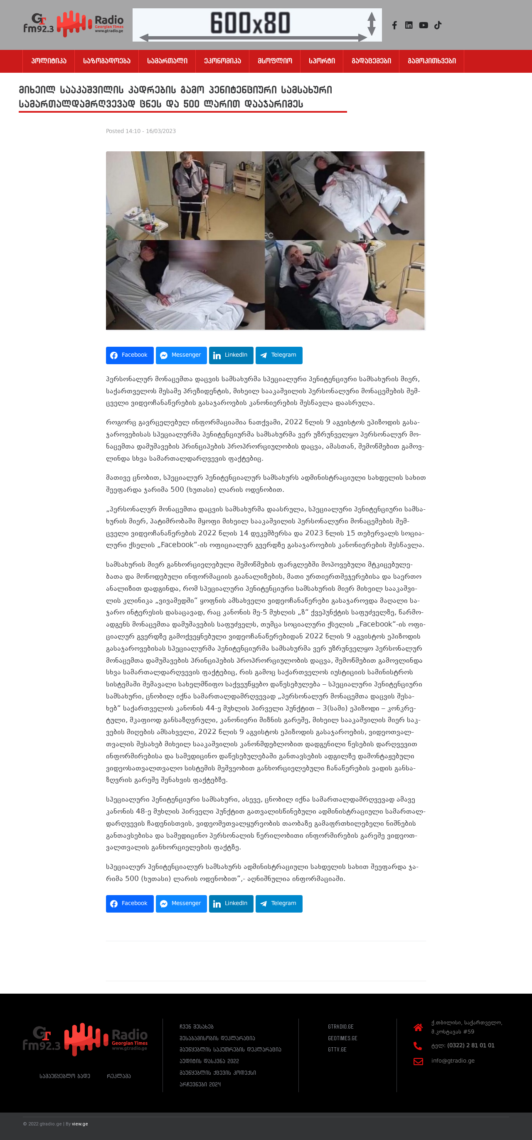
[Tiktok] (438, 25)
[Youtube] (423, 25)
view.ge (80, 1124)
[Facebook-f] (394, 25)
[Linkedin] (409, 25)
